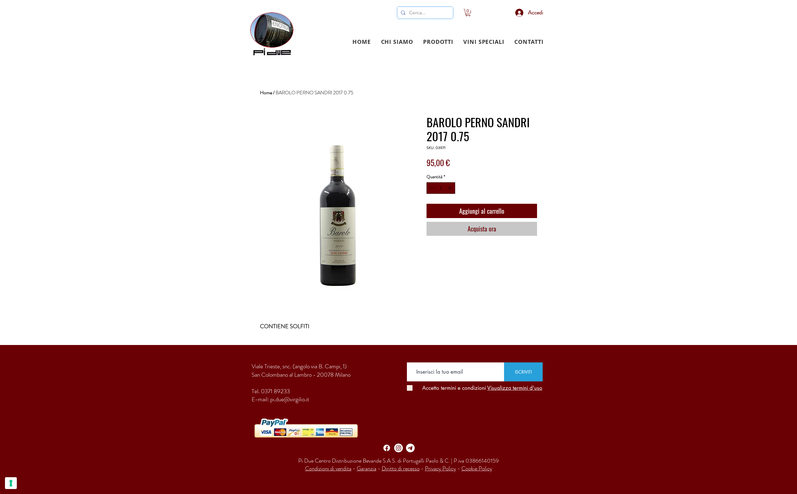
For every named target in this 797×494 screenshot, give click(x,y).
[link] (468, 12)
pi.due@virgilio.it (289, 399)
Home (266, 92)
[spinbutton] (440, 188)
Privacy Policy (440, 468)
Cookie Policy (476, 468)
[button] (438, 42)
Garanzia (366, 468)
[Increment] (450, 188)
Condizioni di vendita (328, 468)
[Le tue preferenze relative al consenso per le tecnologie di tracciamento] (11, 483)
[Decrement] (431, 188)
